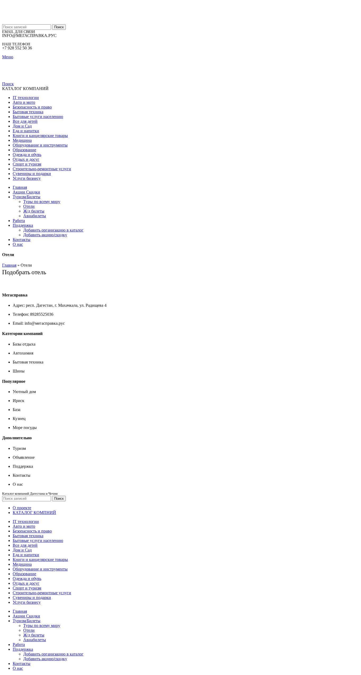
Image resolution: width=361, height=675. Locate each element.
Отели (29, 206)
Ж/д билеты (33, 211)
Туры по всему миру (41, 201)
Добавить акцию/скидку (45, 235)
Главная (9, 265)
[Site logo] (35, 22)
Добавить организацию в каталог (53, 230)
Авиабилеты (34, 216)
